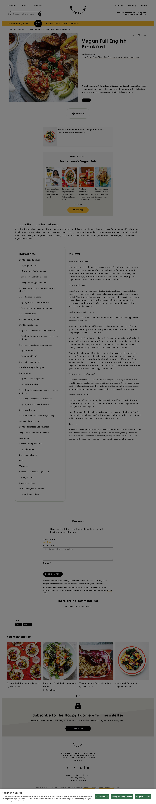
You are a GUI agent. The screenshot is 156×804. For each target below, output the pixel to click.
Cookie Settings (102, 797)
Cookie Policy (22, 801)
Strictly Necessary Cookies (122, 797)
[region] (78, 796)
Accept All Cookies (143, 797)
